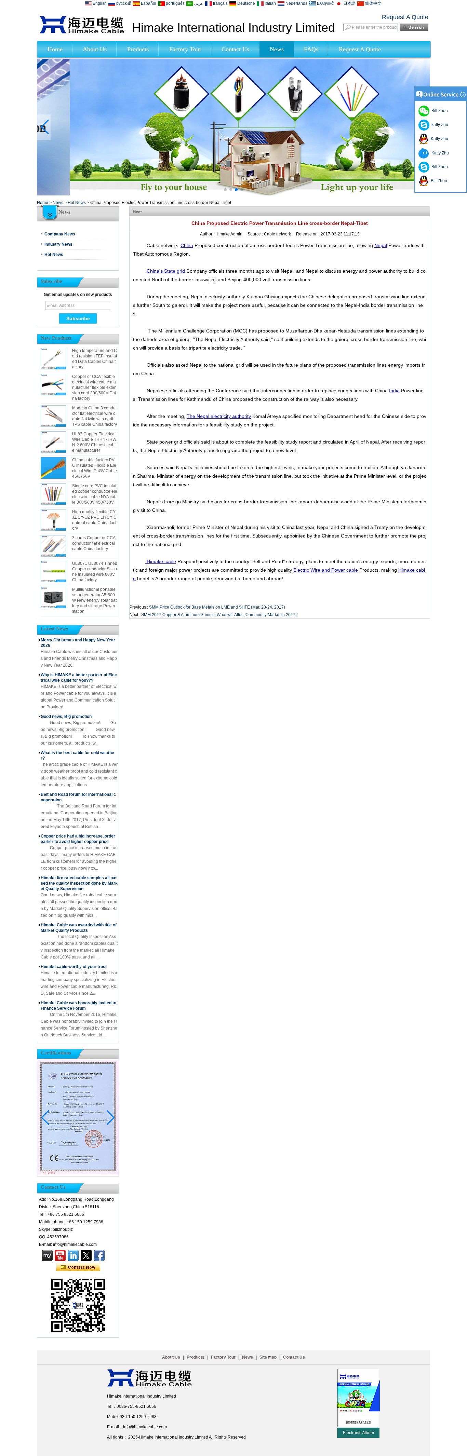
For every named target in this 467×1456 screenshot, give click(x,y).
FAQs (311, 49)
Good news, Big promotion (66, 716)
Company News (59, 234)
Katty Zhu (438, 138)
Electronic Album (358, 1432)
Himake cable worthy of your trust (74, 966)
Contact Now (78, 1267)
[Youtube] (60, 1255)
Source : (256, 234)
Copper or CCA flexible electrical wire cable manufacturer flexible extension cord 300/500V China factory (94, 387)
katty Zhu (438, 124)
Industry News (58, 244)
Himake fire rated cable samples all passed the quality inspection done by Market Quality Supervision (79, 883)
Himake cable (160, 561)
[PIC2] (233, 194)
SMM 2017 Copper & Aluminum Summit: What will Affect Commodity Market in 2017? (219, 614)
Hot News (77, 202)
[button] (225, 189)
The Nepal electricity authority (219, 416)
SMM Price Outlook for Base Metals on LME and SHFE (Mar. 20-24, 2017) (217, 607)
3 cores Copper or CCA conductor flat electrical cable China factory (93, 543)
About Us (95, 49)
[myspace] (47, 1255)
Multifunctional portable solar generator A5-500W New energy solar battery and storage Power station (94, 600)
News (277, 49)
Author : (207, 234)
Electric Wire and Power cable (325, 570)
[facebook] (99, 1255)
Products (138, 49)
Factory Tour (185, 49)
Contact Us (235, 49)
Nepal (380, 245)
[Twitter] (86, 1255)
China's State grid (166, 271)
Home (55, 49)
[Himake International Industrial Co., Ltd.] (81, 32)
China (187, 245)
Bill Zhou (438, 166)
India (394, 390)
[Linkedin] (73, 1255)
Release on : (308, 234)
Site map (268, 1357)
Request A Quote (405, 17)
